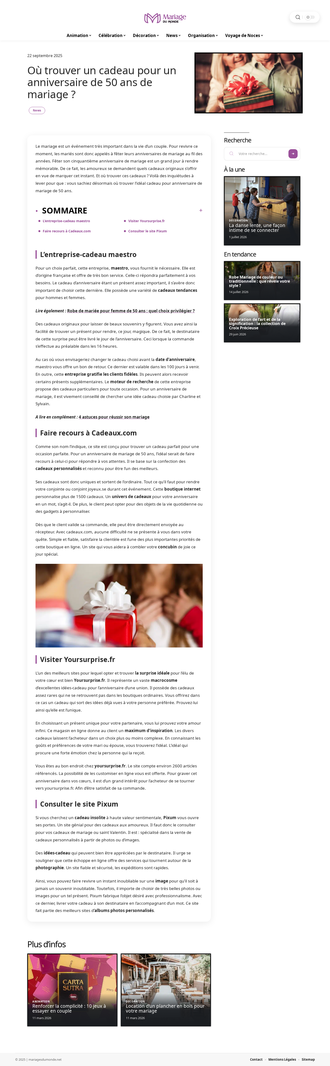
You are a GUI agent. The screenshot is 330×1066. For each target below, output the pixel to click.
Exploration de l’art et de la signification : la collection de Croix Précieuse (257, 324)
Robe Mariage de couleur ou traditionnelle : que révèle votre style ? (259, 281)
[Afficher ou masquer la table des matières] (145, 210)
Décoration (135, 1001)
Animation (41, 1001)
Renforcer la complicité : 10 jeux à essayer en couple (69, 1008)
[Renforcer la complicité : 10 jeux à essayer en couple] (72, 990)
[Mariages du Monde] (165, 17)
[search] (298, 17)
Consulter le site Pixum (147, 231)
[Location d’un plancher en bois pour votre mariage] (165, 990)
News (37, 110)
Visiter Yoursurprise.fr (146, 221)
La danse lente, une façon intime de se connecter (257, 227)
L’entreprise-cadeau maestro (66, 221)
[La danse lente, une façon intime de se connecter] (262, 211)
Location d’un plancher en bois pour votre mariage (165, 1008)
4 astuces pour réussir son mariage (114, 417)
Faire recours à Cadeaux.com (67, 231)
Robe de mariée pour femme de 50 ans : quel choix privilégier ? (131, 311)
